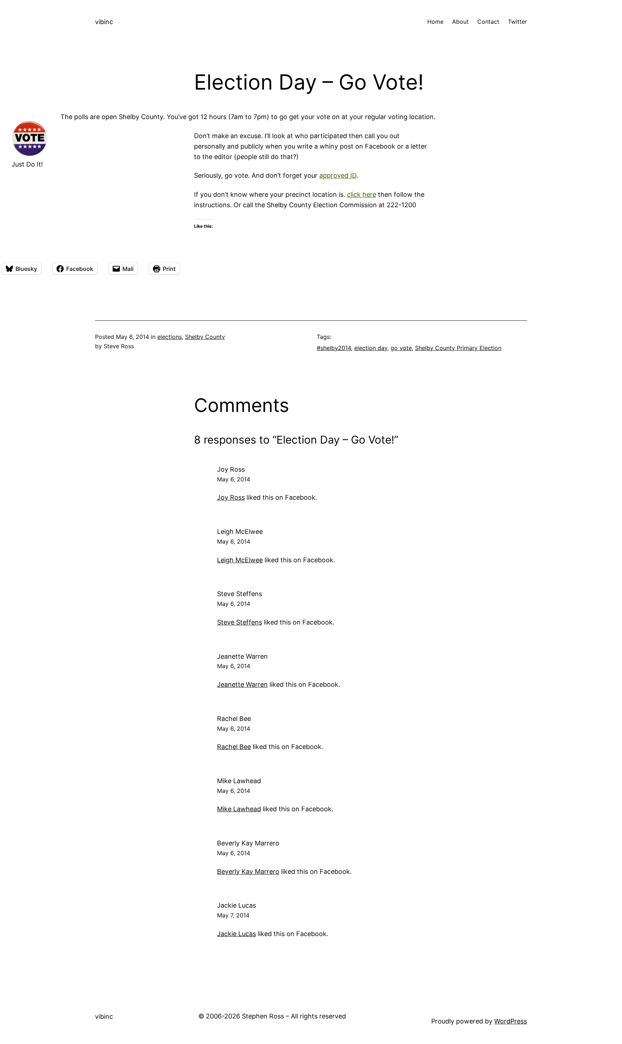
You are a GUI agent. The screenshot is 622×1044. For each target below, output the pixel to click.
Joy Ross (231, 469)
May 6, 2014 (233, 479)
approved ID (337, 175)
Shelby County (205, 336)
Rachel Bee (234, 718)
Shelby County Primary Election (458, 347)
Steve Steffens (239, 594)
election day (370, 347)
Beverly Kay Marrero (248, 843)
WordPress (510, 1021)
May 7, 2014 (233, 915)
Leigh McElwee (240, 531)
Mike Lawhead (239, 781)
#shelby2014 (334, 347)
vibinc (104, 22)
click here (361, 194)
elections (169, 336)
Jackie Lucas (236, 905)
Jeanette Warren (242, 656)
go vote (401, 347)
